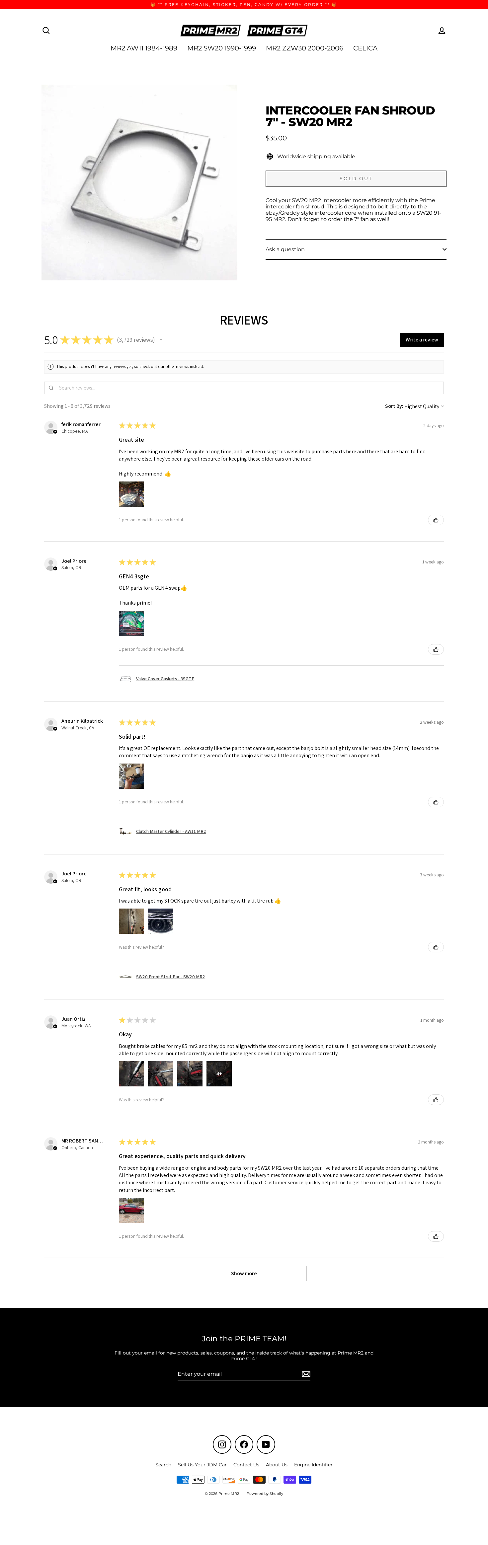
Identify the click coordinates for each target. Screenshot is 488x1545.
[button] (161, 340)
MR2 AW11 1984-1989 (144, 48)
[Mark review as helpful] (436, 520)
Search (163, 1465)
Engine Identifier (313, 1465)
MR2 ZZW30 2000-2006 (304, 48)
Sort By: (394, 406)
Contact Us (246, 1465)
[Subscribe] (305, 1374)
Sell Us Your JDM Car (202, 1465)
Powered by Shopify (265, 1493)
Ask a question (285, 249)
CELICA (365, 48)
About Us (276, 1465)
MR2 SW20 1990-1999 (221, 48)
